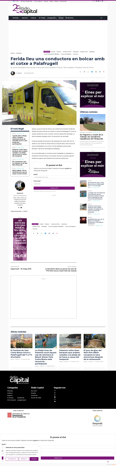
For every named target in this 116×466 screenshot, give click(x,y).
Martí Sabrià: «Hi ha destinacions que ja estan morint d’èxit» (19, 172)
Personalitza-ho (12, 459)
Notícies (13, 53)
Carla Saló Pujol (89, 132)
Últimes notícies (88, 112)
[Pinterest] (103, 71)
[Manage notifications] (108, 461)
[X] (84, 71)
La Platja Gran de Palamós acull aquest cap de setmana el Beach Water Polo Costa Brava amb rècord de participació (96, 196)
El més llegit (17, 128)
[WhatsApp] (88, 71)
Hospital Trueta (84, 51)
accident (53, 51)
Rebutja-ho (24, 459)
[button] (101, 18)
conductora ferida (67, 51)
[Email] (96, 71)
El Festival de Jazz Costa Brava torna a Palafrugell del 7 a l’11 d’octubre (96, 184)
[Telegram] (99, 1)
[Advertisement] (58, 34)
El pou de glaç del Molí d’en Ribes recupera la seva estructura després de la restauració (93, 354)
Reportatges (82, 132)
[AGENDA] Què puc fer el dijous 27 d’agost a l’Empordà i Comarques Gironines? (96, 221)
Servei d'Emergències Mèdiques (51, 54)
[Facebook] (93, 1)
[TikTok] (100, 1)
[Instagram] (95, 1)
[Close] (39, 446)
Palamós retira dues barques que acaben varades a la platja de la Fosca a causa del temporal (20, 153)
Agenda (90, 217)
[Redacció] (13, 73)
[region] (22, 454)
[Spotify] (97, 1)
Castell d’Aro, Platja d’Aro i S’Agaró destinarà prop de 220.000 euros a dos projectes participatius (19, 140)
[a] (40, 380)
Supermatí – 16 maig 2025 (21, 269)
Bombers (59, 51)
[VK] (99, 71)
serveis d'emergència (66, 54)
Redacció (19, 73)
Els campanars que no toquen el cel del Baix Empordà (19, 163)
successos (75, 54)
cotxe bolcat (76, 51)
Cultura (13, 159)
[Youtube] (102, 1)
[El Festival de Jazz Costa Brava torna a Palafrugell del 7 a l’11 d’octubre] (83, 183)
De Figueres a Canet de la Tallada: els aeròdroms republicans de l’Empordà (91, 137)
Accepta (34, 459)
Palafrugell (18, 53)
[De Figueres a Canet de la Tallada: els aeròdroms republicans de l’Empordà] (92, 122)
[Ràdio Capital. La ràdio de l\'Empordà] (25, 9)
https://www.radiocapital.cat (20, 196)
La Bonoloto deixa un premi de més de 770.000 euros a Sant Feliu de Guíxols (61, 270)
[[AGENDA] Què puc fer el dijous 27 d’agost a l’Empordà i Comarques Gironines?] (83, 220)
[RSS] (55, 395)
